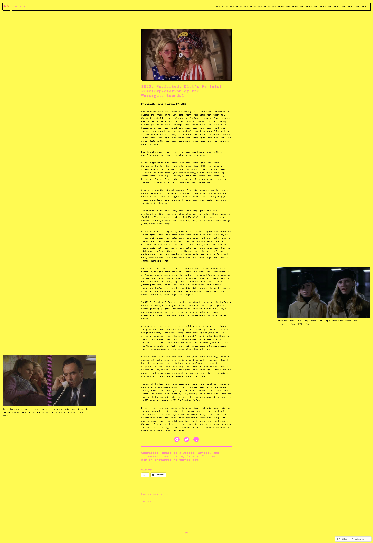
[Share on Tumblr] (196, 439)
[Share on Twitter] (186, 439)
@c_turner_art (186, 460)
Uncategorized (160, 494)
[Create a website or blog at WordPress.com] (186, 533)
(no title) (222, 6)
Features (146, 494)
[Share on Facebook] (177, 439)
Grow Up (20, 6)
